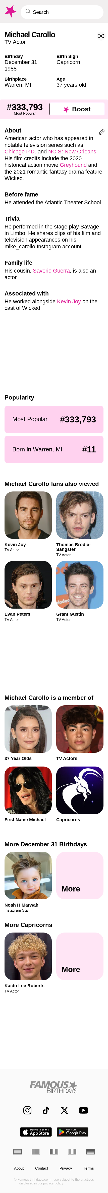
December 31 (21, 62)
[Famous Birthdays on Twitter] (62, 1110)
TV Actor (15, 42)
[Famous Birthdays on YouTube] (82, 1110)
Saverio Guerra (51, 271)
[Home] (54, 1086)
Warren (13, 85)
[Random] (101, 36)
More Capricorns (28, 924)
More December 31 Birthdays (46, 844)
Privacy (66, 1168)
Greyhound (73, 165)
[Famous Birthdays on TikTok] (43, 1110)
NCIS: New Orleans (72, 151)
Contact (41, 1168)
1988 (11, 68)
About (19, 1168)
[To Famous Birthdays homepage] (10, 11)
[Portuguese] (36, 1151)
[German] (90, 1151)
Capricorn (68, 62)
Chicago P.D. (20, 151)
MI (28, 85)
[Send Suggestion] (102, 133)
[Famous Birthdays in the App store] (36, 1132)
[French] (54, 1151)
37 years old (71, 85)
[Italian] (72, 1151)
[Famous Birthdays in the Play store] (73, 1132)
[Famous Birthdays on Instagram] (24, 1110)
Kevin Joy (69, 301)
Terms (89, 1168)
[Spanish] (17, 1151)
